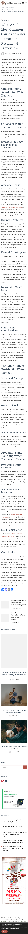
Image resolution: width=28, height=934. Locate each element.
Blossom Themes (6, 921)
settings (17, 928)
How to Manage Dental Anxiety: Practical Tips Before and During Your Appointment (15, 834)
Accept (4, 931)
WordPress (23, 921)
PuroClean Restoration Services (11, 207)
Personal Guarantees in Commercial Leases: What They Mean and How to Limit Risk (14, 674)
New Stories (5, 20)
